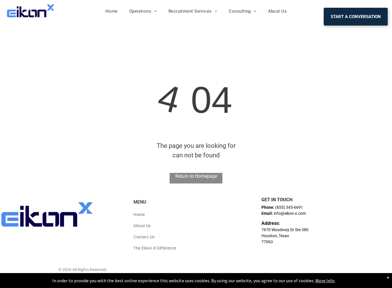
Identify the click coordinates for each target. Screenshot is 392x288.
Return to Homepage (196, 176)
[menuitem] (111, 11)
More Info (325, 280)
